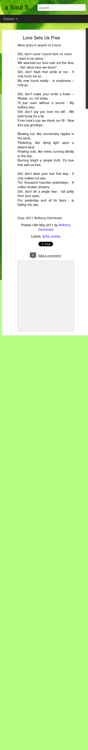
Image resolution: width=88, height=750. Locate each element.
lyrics (46, 236)
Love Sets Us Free (41, 37)
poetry (55, 236)
